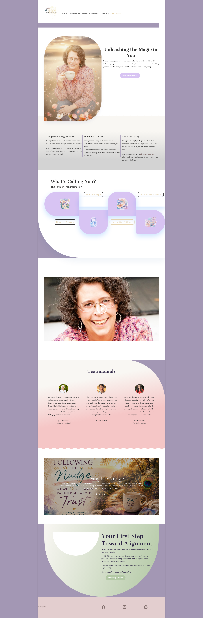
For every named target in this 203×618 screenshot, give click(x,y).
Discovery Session (90, 13)
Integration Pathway (122, 222)
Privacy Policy (42, 606)
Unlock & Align (93, 194)
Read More (101, 494)
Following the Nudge (101, 478)
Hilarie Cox (75, 13)
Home (64, 13)
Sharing (105, 13)
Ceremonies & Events (150, 194)
